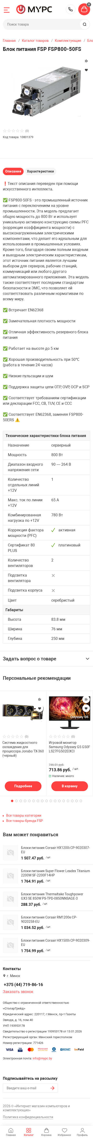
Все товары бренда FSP (24, 821)
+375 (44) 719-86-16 (70, 9)
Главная (9, 41)
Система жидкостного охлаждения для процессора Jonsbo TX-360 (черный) (23, 749)
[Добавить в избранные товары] (39, 708)
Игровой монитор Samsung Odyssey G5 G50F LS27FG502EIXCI (69, 747)
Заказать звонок (18, 991)
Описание (13, 171)
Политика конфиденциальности (28, 1117)
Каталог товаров (35, 41)
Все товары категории (23, 815)
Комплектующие (68, 41)
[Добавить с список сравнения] (39, 699)
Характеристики (40, 171)
